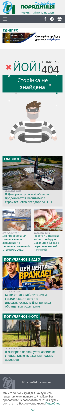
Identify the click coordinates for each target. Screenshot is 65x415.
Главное (12, 159)
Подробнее (52, 403)
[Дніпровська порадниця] (11, 383)
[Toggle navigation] (5, 19)
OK (32, 410)
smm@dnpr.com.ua (38, 382)
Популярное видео (22, 259)
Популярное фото (21, 316)
